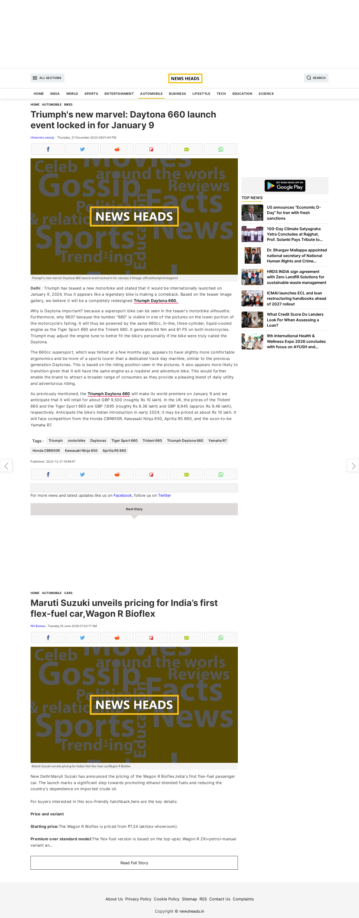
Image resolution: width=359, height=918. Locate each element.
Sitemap (189, 898)
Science (266, 94)
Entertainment (119, 94)
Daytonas (98, 440)
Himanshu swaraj (42, 137)
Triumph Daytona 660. (156, 300)
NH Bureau (38, 626)
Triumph (56, 440)
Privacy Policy (138, 898)
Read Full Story (134, 862)
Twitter (164, 495)
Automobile (151, 94)
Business (177, 94)
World (72, 94)
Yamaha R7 (217, 440)
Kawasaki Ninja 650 (81, 450)
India (55, 94)
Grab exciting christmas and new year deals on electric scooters (353, 465)
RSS (203, 898)
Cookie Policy (167, 898)
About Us (114, 898)
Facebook (123, 495)
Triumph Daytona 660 (109, 393)
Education (242, 94)
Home (39, 94)
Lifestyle (201, 94)
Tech (221, 94)
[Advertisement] (179, 34)
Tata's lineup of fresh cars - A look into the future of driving (6, 465)
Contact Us (219, 898)
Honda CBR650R (46, 450)
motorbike (76, 440)
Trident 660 (152, 440)
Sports (91, 94)
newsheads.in (192, 911)
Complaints (243, 898)
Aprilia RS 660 (114, 450)
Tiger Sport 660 (124, 440)
